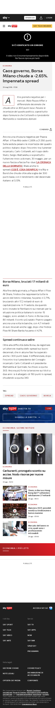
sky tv (31, 625)
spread (9, 396)
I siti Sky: (6, 619)
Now (30, 635)
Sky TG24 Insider (42, 26)
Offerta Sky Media (11, 680)
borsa (47, 396)
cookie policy (34, 668)
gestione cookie (11, 668)
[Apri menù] (4, 26)
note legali (8, 673)
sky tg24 (7, 630)
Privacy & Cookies (19, 692)
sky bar (31, 641)
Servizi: (30, 619)
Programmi (33, 651)
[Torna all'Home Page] (12, 26)
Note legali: (7, 662)
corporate (33, 680)
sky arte (7, 641)
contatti (46, 694)
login (49, 18)
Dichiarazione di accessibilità (35, 674)
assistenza (37, 694)
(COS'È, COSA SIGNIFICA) (24, 169)
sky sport (8, 625)
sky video (7, 635)
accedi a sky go (40, 608)
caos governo (28, 396)
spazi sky (32, 646)
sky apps (32, 630)
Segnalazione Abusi (29, 704)
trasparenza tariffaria (24, 694)
